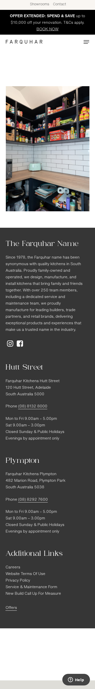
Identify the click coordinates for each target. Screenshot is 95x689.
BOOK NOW (47, 29)
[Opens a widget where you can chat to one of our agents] (76, 680)
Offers (11, 608)
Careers (13, 567)
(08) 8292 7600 (33, 500)
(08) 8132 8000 (32, 406)
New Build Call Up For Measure (33, 594)
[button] (86, 41)
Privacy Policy (18, 581)
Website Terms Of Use (25, 574)
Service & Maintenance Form (31, 587)
